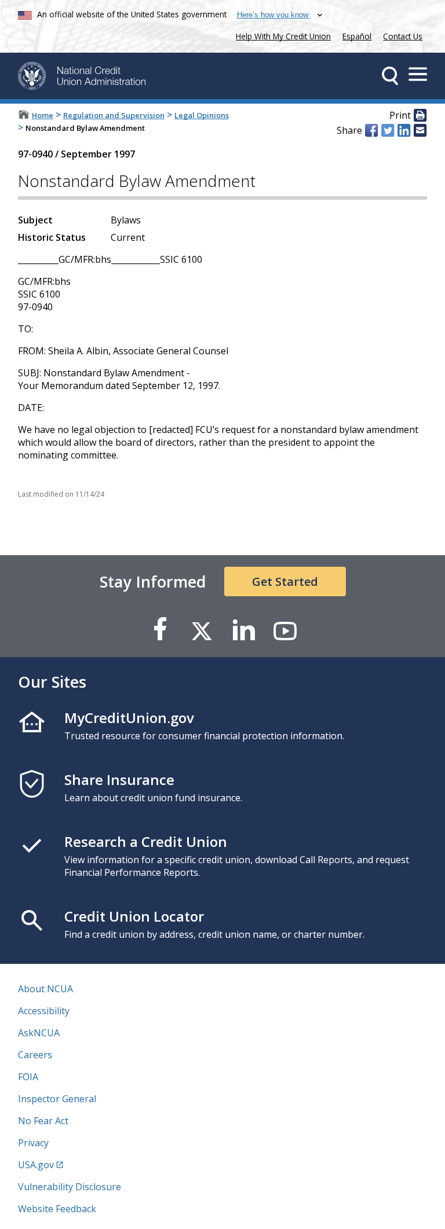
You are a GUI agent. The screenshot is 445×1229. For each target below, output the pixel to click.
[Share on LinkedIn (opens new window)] (404, 130)
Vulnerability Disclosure (69, 1186)
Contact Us (402, 36)
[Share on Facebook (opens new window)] (371, 130)
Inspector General (57, 1098)
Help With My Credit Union (281, 35)
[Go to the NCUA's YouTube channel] (285, 630)
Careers (35, 1054)
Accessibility (44, 1010)
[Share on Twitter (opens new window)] (388, 130)
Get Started (285, 581)
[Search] (390, 76)
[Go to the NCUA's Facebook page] (160, 630)
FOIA (28, 1076)
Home (42, 115)
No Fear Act (43, 1120)
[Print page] (420, 115)
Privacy (33, 1142)
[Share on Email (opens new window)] (420, 130)
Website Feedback (57, 1208)
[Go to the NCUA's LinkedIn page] (243, 630)
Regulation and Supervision (114, 115)
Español (356, 36)
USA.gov (36, 1164)
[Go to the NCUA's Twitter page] (202, 630)
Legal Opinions (201, 115)
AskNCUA (39, 1032)
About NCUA (45, 988)
